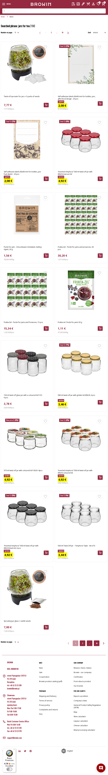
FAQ (40, 714)
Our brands (78, 686)
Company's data (80, 700)
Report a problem (81, 696)
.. (56, 32)
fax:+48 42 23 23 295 (14, 731)
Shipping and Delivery (47, 696)
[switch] (9, 769)
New (41, 668)
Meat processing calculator (84, 730)
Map (75, 712)
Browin (3, 17)
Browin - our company (82, 672)
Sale (40, 672)
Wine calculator (80, 716)
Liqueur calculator (81, 721)
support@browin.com (14, 738)
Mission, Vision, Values (82, 668)
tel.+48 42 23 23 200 (14, 685)
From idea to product (82, 681)
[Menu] (14, 750)
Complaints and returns (48, 709)
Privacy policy (44, 705)
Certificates (78, 677)
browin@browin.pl (13, 688)
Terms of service (45, 700)
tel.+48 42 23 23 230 (14, 728)
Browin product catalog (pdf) (50, 681)
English (70, 751)
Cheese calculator (81, 725)
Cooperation (44, 677)
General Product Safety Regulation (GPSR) (87, 706)
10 (62, 32)
